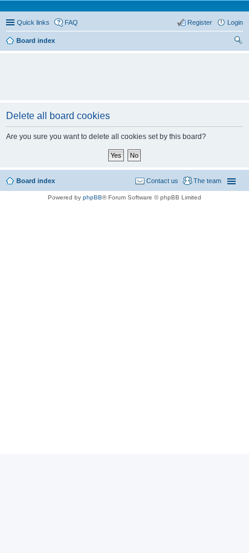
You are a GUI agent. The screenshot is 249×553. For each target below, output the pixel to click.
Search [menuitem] (238, 42)
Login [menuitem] (235, 22)
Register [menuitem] (199, 22)
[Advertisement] (127, 71)
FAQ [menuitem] (71, 22)
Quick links (33, 22)
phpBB (92, 197)
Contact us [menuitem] (162, 180)
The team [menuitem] (207, 180)
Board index (35, 180)
